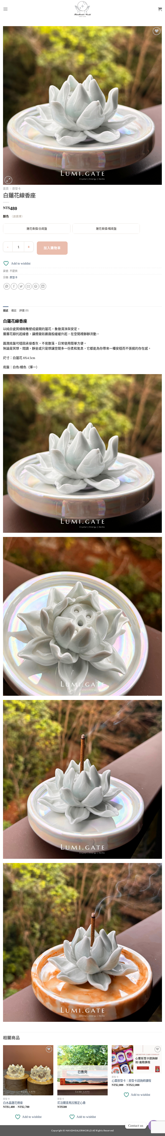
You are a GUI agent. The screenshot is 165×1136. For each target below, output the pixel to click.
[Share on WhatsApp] (6, 286)
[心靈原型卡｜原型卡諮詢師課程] (137, 1059)
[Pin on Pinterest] (35, 286)
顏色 (6, 216)
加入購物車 (52, 248)
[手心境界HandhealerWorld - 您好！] (83, 9)
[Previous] (3, 1085)
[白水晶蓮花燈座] (28, 1070)
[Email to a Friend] (28, 286)
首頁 (6, 188)
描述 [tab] (5, 310)
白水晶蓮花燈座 (13, 1102)
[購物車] (160, 9)
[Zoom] (8, 180)
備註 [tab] (14, 310)
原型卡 (16, 188)
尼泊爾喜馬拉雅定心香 (71, 1102)
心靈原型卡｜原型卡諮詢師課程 (131, 1080)
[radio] (36, 228)
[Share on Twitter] (21, 286)
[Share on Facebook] (14, 286)
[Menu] (5, 9)
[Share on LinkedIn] (43, 286)
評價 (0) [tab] (24, 310)
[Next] (162, 1085)
